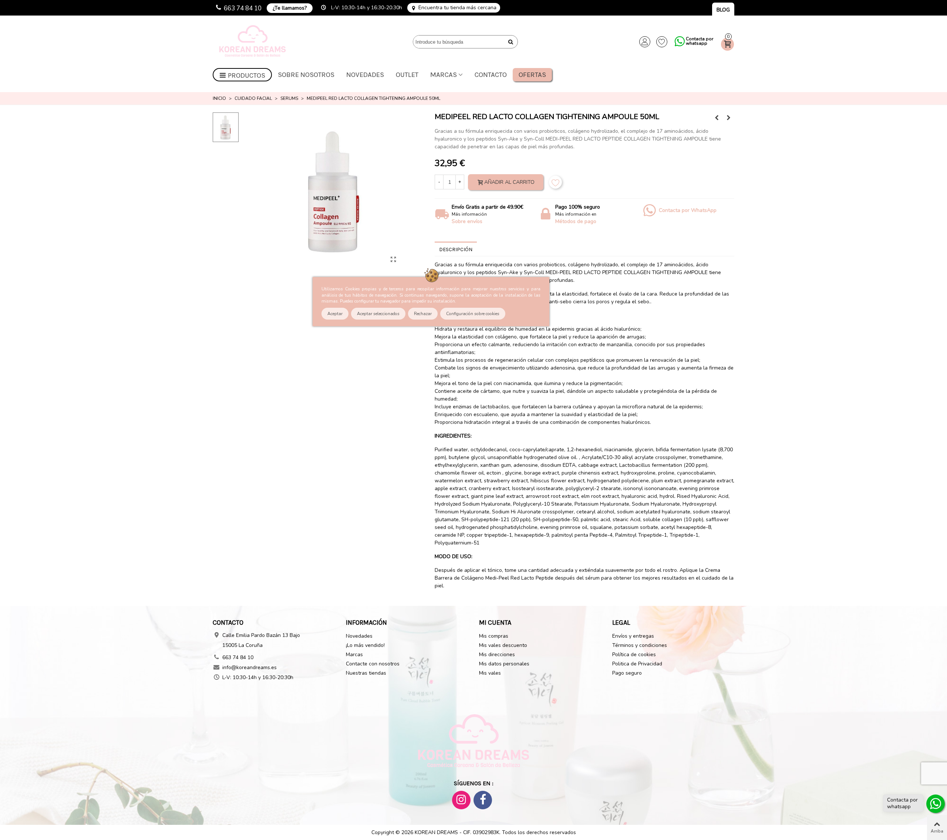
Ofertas (532, 75)
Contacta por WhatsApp (688, 210)
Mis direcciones (497, 654)
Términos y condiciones (639, 645)
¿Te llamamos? (290, 7)
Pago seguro (627, 673)
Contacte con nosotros (373, 663)
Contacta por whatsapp (699, 41)
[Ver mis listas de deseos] (661, 41)
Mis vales (490, 673)
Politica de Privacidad (637, 663)
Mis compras (493, 636)
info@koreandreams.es (249, 667)
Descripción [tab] (455, 249)
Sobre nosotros (306, 75)
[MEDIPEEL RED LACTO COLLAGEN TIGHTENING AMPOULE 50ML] (393, 259)
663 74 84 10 (243, 8)
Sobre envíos (467, 221)
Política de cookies (634, 654)
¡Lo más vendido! (365, 645)
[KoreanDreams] (253, 42)
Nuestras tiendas (366, 673)
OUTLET (407, 75)
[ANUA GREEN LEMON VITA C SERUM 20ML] (716, 118)
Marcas (443, 75)
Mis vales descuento (503, 645)
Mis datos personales (504, 663)
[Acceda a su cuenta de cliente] (644, 41)
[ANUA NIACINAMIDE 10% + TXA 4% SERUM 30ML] (728, 118)
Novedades (365, 75)
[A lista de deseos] (555, 182)
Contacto (491, 75)
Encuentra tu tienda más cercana (457, 7)
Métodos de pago (575, 221)
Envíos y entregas (633, 636)
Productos (246, 75)
